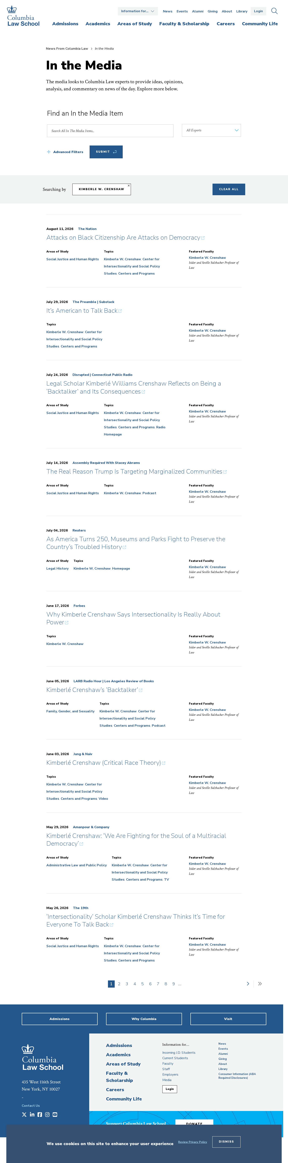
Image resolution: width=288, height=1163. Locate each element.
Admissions (119, 1045)
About (227, 11)
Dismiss (226, 1142)
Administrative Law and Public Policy (76, 865)
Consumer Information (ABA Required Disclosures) (237, 1076)
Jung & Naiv (83, 754)
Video (103, 798)
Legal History (57, 568)
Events (182, 11)
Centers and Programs (136, 273)
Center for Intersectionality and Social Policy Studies (132, 266)
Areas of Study (123, 1064)
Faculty (167, 1063)
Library (241, 11)
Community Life (124, 1099)
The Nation (87, 229)
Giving (213, 11)
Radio (161, 427)
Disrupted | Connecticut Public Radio (102, 375)
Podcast (149, 493)
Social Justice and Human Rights (72, 259)
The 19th (80, 908)
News (167, 11)
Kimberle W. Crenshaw (101, 189)
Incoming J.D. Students (178, 1052)
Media (166, 1080)
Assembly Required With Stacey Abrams (106, 463)
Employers (170, 1074)
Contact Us (31, 1105)
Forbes (79, 606)
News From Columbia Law (67, 48)
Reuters (79, 530)
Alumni (197, 11)
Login (258, 11)
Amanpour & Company (91, 827)
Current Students (175, 1058)
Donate (194, 1124)
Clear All (229, 189)
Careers (115, 1090)
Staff (166, 1069)
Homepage (113, 434)
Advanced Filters (68, 152)
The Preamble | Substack (93, 302)
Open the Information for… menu (138, 11)
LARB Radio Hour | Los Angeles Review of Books (114, 681)
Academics (118, 1055)
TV (166, 879)
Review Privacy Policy (192, 1142)
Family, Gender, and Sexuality (70, 711)
